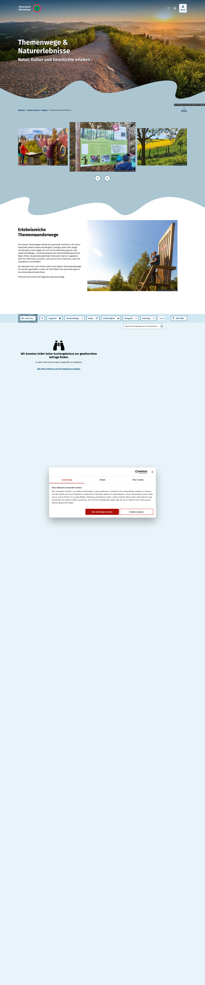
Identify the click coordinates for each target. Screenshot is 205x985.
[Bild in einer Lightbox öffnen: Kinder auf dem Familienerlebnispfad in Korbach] (102, 147)
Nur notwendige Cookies (102, 512)
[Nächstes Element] (107, 178)
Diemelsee (21, 110)
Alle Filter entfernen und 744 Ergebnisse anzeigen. (59, 369)
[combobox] (42, 318)
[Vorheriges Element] (98, 178)
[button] (179, 318)
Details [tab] (102, 480)
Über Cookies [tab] (138, 480)
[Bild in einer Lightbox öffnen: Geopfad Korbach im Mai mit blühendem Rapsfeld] (162, 147)
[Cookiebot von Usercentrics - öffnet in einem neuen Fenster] (136, 472)
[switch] (162, 326)
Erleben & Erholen (33, 110)
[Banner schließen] (152, 472)
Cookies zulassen (136, 512)
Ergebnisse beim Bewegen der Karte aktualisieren (141, 326)
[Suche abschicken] (42, 318)
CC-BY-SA (202, 104)
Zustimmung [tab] (67, 480)
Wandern (45, 110)
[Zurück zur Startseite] (30, 8)
